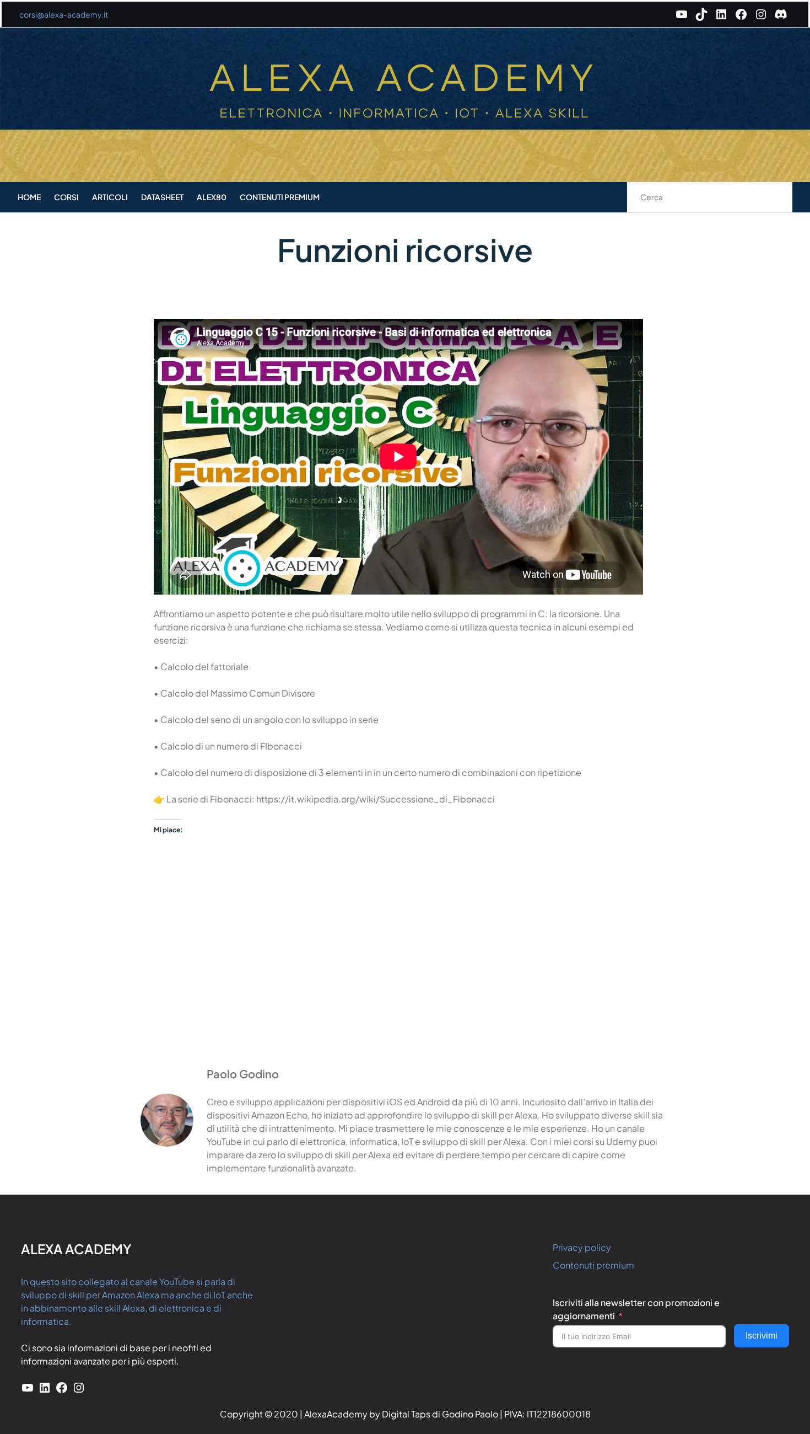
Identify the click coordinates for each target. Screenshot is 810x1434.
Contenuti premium (593, 1265)
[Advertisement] (405, 975)
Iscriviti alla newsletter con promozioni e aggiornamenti (636, 1309)
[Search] (772, 197)
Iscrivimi (761, 1335)
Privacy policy (582, 1247)
